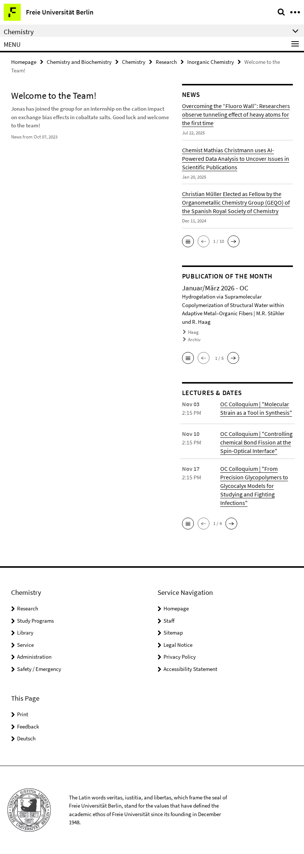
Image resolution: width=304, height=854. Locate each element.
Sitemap (173, 632)
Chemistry (133, 61)
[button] (188, 241)
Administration (34, 656)
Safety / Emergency (39, 668)
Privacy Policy (179, 656)
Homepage (23, 61)
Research (166, 61)
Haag (193, 332)
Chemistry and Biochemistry (79, 61)
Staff (169, 620)
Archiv (194, 339)
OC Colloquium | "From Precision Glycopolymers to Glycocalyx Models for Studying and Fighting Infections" (254, 485)
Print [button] (22, 714)
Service (25, 644)
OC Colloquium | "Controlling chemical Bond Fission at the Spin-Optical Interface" (256, 442)
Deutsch (26, 738)
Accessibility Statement (190, 668)
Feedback (28, 726)
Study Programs (35, 620)
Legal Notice (177, 644)
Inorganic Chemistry (210, 61)
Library (25, 632)
